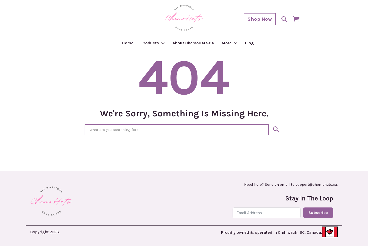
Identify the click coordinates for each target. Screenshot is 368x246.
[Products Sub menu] (162, 43)
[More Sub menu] (235, 43)
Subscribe (318, 212)
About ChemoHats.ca (193, 43)
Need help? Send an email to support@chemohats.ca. (291, 184)
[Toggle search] (284, 19)
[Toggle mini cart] (296, 19)
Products (150, 43)
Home (127, 43)
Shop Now (260, 19)
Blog (249, 43)
